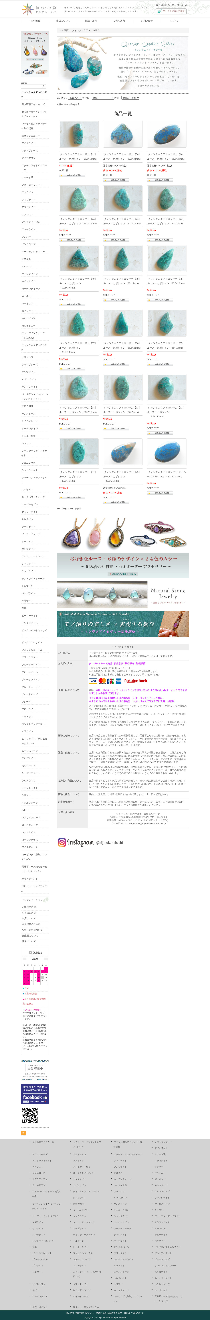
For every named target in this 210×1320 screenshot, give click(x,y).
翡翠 (24, 608)
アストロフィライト (32, 185)
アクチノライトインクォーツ (128, 1154)
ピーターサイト (30, 615)
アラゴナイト (29, 207)
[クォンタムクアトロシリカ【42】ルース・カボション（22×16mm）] (166, 198)
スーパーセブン (30, 504)
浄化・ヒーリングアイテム (86, 1307)
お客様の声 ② (29, 907)
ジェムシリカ (29, 463)
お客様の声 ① (29, 913)
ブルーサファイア (31, 679)
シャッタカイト (30, 470)
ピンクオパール (30, 623)
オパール (26, 266)
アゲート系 (27, 177)
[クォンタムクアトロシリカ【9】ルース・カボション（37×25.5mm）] (166, 451)
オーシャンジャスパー (33, 251)
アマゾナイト (29, 200)
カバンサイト (29, 311)
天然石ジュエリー (31, 136)
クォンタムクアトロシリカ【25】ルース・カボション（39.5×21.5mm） (122, 476)
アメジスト (27, 214)
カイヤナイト (29, 281)
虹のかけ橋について (133, 1313)
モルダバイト (29, 765)
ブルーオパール (30, 672)
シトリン (26, 443)
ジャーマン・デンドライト (167, 1216)
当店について (63, 20)
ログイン (174, 20)
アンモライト (29, 229)
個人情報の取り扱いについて (80, 1313)
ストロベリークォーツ (33, 497)
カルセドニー (29, 325)
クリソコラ (27, 357)
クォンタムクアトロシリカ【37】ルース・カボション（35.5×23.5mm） (78, 348)
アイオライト (29, 143)
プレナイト (27, 702)
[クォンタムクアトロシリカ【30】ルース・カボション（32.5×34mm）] (123, 134)
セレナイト (27, 519)
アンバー (26, 237)
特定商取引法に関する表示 (109, 1313)
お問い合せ (147, 20)
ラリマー (26, 795)
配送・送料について (32, 930)
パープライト (29, 593)
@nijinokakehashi (109, 842)
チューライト (29, 571)
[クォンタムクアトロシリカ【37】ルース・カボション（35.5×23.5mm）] (79, 323)
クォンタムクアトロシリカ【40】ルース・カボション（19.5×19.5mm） (78, 283)
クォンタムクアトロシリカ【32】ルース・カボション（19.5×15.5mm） (166, 412)
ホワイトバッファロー (33, 724)
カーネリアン (29, 303)
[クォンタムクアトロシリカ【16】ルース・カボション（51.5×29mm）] (166, 134)
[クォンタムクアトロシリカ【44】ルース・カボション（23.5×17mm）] (79, 198)
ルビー (25, 810)
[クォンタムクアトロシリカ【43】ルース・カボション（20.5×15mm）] (123, 198)
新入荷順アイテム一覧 (33, 104)
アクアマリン (29, 158)
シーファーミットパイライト (46, 1216)
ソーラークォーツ (31, 534)
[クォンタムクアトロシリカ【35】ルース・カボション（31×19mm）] (166, 323)
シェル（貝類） (30, 436)
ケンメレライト (30, 387)
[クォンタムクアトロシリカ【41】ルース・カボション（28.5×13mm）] (79, 134)
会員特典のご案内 (31, 924)
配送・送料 (91, 20)
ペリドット (27, 716)
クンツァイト (29, 372)
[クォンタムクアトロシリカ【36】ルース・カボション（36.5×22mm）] (123, 323)
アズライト (27, 192)
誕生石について (30, 935)
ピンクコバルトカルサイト (167, 1247)
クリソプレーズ (30, 364)
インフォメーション (32, 900)
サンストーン (29, 413)
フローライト (29, 709)
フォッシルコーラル (32, 650)
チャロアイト (29, 564)
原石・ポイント (30, 878)
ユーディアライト (31, 773)
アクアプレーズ (30, 150)
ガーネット (27, 296)
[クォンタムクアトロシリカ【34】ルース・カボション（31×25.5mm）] (79, 387)
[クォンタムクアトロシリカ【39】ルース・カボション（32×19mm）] (123, 258)
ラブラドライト (30, 788)
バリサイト (27, 601)
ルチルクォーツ (30, 802)
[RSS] (23, 1133)
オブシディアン (30, 274)
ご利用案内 (164, 5)
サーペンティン (30, 428)
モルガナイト (29, 758)
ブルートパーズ (30, 694)
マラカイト (27, 731)
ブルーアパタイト (31, 664)
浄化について (29, 941)
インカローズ (29, 244)
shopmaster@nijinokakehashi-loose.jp (147, 823)
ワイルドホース (30, 847)
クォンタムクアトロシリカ (86, 1191)
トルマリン (27, 586)
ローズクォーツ (30, 825)
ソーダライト (29, 526)
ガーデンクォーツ (31, 288)
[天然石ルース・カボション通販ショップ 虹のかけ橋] (41, 9)
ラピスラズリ (29, 780)
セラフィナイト (30, 512)
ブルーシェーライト (32, 687)
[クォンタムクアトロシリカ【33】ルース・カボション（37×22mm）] (123, 387)
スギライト (27, 489)
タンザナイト (29, 549)
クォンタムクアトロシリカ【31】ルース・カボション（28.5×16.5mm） (78, 476)
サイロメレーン (30, 421)
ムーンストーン (30, 751)
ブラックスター (30, 657)
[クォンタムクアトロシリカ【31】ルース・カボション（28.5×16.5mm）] (79, 451)
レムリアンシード (31, 817)
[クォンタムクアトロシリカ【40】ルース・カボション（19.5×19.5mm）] (79, 258)
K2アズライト (29, 379)
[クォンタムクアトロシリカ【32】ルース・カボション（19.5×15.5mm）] (166, 387)
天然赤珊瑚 (27, 406)
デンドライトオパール (33, 578)
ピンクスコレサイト (32, 642)
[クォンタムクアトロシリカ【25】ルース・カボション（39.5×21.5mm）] (123, 451)
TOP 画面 (35, 20)
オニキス (26, 259)
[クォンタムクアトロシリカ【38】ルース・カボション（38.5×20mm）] (166, 258)
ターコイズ (27, 541)
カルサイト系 (29, 318)
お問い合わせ (181, 5)
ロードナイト (29, 832)
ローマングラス (30, 840)
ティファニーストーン (33, 556)
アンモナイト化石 (31, 222)
